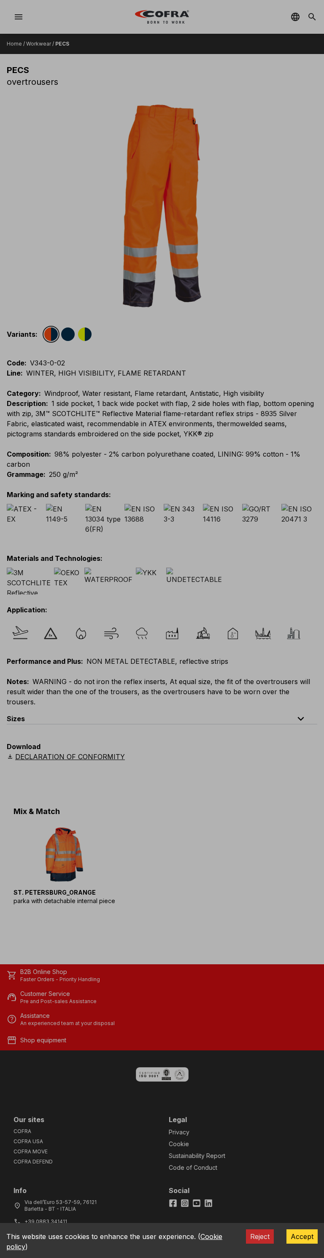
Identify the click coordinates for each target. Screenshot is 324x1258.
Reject (260, 1236)
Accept (302, 1236)
